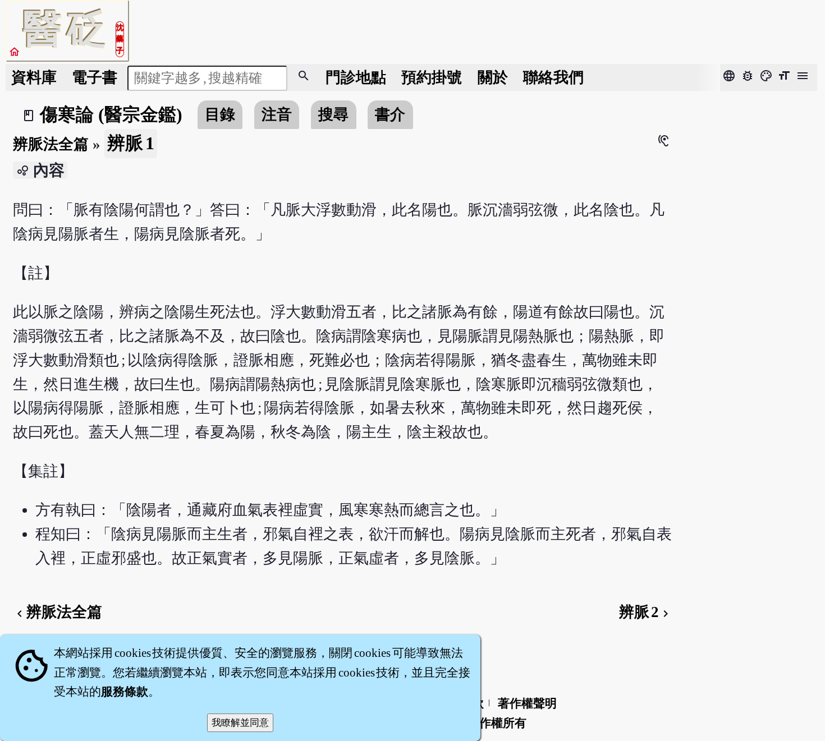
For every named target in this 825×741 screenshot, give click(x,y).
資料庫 (34, 77)
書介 (390, 114)
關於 (493, 77)
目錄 (220, 114)
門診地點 (356, 77)
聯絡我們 (553, 77)
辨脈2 (645, 612)
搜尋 (333, 114)
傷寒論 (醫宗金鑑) (111, 114)
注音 (277, 114)
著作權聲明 (527, 703)
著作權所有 (496, 723)
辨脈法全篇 (51, 144)
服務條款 (124, 691)
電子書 (94, 77)
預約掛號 (431, 77)
